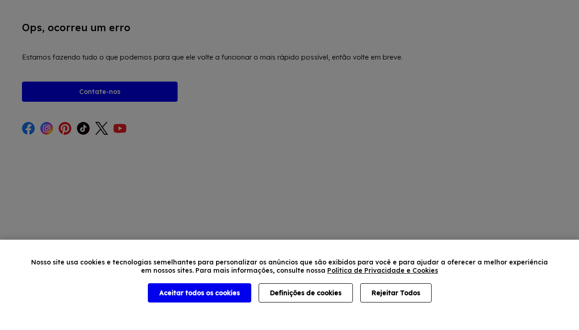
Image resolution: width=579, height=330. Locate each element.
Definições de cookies (305, 293)
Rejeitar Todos (396, 293)
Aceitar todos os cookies (199, 293)
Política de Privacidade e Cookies (382, 270)
